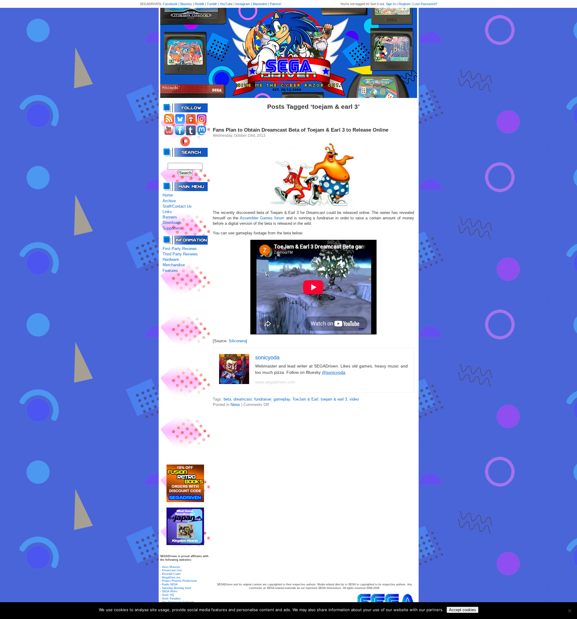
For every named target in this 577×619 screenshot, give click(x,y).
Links (167, 211)
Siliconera (237, 341)
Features (170, 270)
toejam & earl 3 (334, 399)
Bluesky (186, 4)
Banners (170, 217)
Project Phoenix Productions (179, 580)
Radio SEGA (170, 584)
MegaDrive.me (171, 577)
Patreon (275, 4)
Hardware (171, 259)
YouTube (226, 4)
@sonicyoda (333, 372)
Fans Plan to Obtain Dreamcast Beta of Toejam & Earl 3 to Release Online (300, 130)
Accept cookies (462, 610)
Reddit (199, 4)
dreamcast (243, 399)
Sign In (391, 4)
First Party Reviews (180, 248)
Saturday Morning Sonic (177, 588)
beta (227, 399)
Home (168, 195)
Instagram (242, 4)
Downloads (172, 222)
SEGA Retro (169, 591)
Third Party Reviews (180, 254)
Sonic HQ (168, 594)
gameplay (281, 399)
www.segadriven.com (275, 382)
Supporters (172, 228)
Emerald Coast (171, 573)
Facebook (170, 4)
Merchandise (174, 265)
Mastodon (260, 4)
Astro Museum (171, 567)
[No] (569, 611)
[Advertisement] (185, 369)
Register (404, 4)
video (354, 399)
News (235, 404)
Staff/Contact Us (177, 206)
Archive (169, 201)
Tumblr (212, 4)
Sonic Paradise (171, 598)
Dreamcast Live (172, 570)
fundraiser (262, 399)
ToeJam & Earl (305, 399)
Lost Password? (425, 4)
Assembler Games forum (262, 218)
